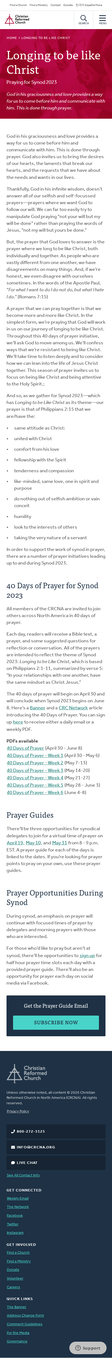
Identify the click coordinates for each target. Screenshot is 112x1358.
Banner (37, 708)
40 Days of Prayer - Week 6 (35, 792)
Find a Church (18, 5)
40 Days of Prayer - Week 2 (35, 763)
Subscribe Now (56, 1022)
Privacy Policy (18, 1111)
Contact (56, 5)
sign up (87, 956)
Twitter (12, 1224)
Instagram (15, 1233)
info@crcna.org (36, 1147)
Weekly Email (18, 1199)
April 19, (15, 843)
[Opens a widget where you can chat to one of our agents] (88, 1348)
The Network (18, 1207)
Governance (17, 1341)
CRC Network (73, 708)
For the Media (18, 1333)
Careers (13, 1287)
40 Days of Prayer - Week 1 (35, 755)
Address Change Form (25, 1316)
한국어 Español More (89, 5)
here (18, 722)
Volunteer (15, 1279)
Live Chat (27, 1163)
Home (12, 38)
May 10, (34, 843)
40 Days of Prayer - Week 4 (35, 778)
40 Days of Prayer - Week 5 (35, 785)
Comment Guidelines (24, 1324)
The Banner (16, 1307)
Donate (68, 5)
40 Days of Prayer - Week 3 (35, 770)
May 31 (59, 843)
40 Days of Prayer (25, 748)
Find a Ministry (39, 5)
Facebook (15, 1216)
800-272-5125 (31, 1132)
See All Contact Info (23, 1175)
